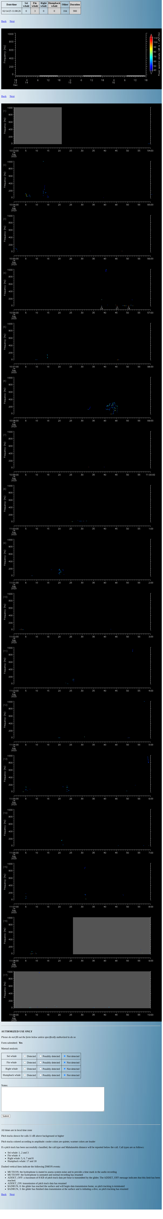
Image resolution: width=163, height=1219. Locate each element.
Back (3, 21)
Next (12, 21)
